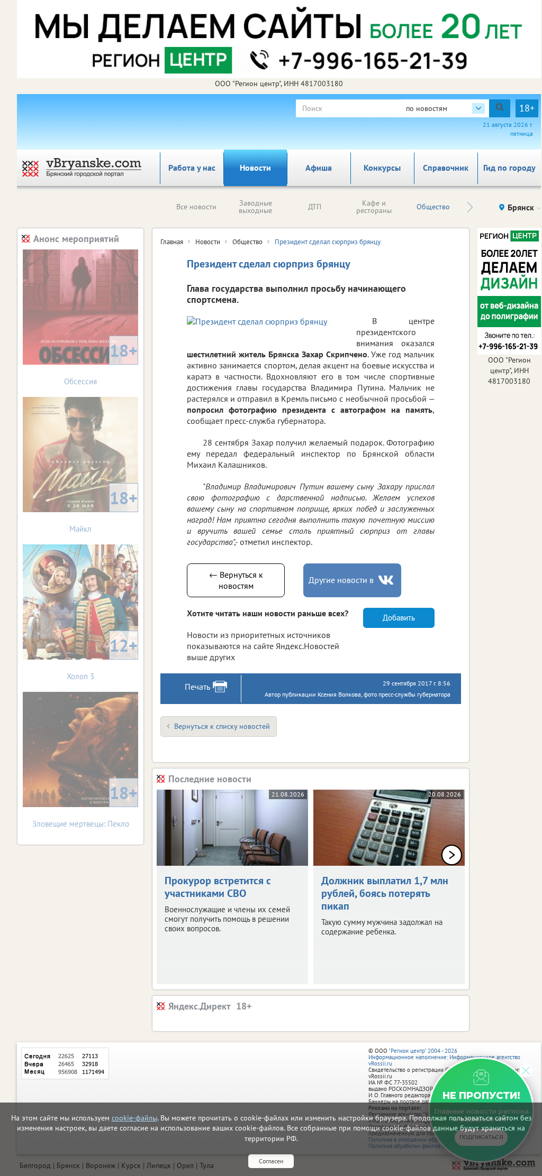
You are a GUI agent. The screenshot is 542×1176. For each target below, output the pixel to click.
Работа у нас (191, 167)
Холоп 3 (102, 657)
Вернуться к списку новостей (222, 726)
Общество (433, 206)
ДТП (314, 206)
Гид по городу (509, 167)
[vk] (387, 580)
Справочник (445, 167)
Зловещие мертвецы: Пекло (85, 805)
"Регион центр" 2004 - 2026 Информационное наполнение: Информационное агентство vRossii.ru (444, 1057)
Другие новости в (341, 580)
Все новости (196, 206)
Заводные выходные (255, 206)
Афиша (318, 167)
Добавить (399, 618)
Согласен (271, 1161)
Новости (255, 167)
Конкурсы (382, 167)
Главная (171, 241)
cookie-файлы (134, 1118)
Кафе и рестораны (374, 206)
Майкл (103, 510)
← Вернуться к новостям (236, 580)
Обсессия (101, 362)
